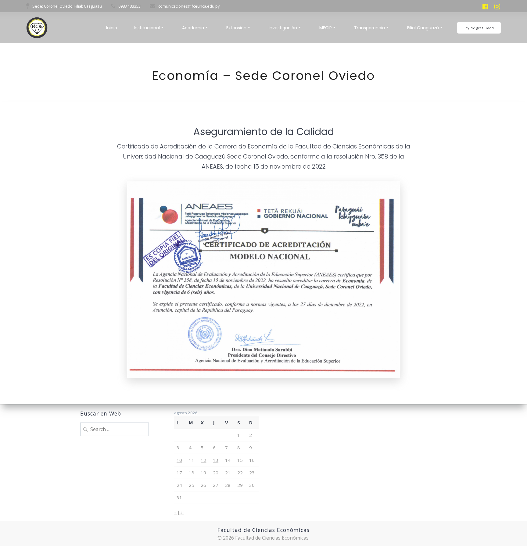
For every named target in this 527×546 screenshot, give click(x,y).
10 (179, 460)
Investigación (283, 28)
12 (203, 460)
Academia (193, 28)
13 (215, 460)
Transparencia (369, 28)
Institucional (147, 28)
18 (191, 472)
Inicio (111, 28)
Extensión (236, 28)
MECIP (325, 28)
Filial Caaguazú (423, 28)
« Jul (179, 512)
